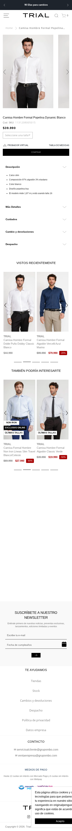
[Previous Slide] (4, 5)
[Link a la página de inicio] (9, 28)
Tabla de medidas (59, 145)
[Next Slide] (68, 5)
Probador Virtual (18, 145)
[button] (5, 305)
